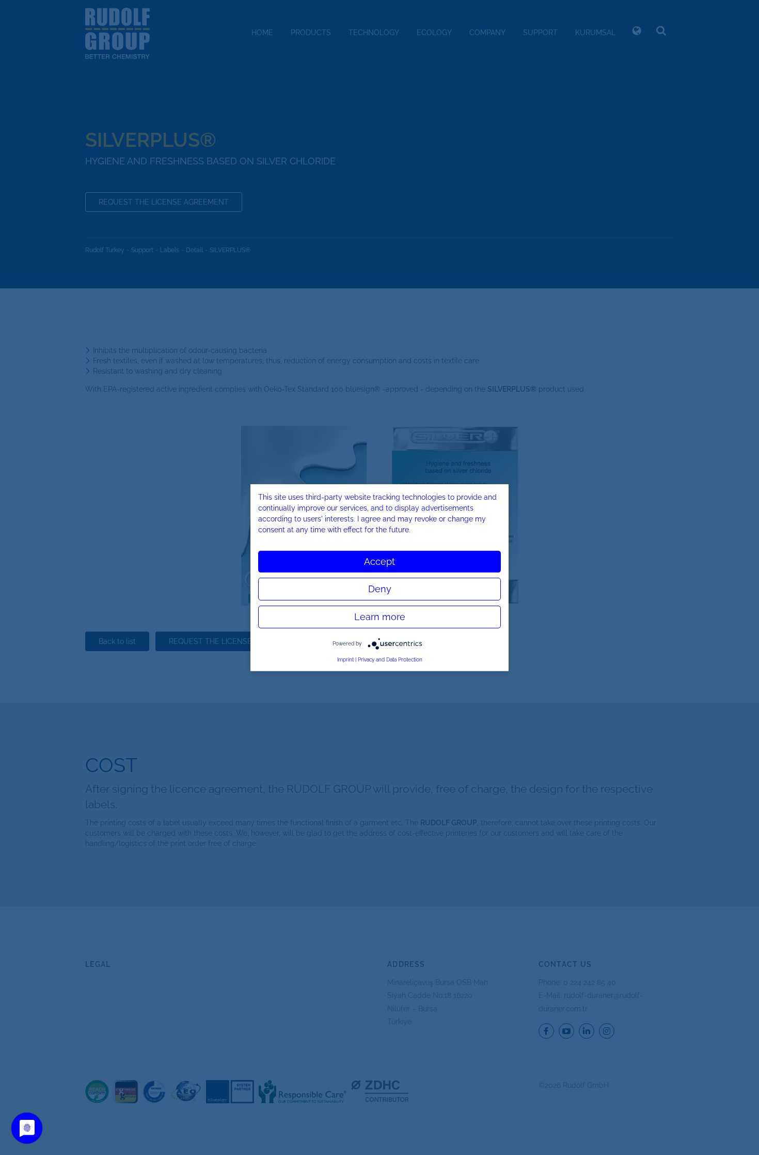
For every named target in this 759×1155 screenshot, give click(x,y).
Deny (379, 588)
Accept (379, 561)
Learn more (379, 616)
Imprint (345, 659)
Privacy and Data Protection (390, 659)
